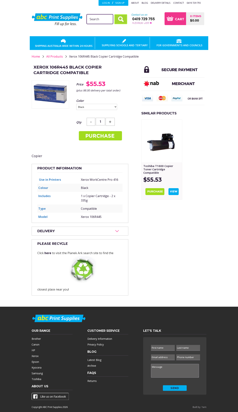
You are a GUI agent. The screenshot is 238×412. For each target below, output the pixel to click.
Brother (36, 338)
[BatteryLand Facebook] (50, 397)
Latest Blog (94, 360)
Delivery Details (161, 2)
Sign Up (120, 2)
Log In (106, 2)
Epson (35, 362)
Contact (178, 2)
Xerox (35, 356)
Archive (91, 365)
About (135, 2)
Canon (35, 344)
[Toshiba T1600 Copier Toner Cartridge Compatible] (161, 141)
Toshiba (36, 379)
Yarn (204, 407)
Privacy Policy (95, 344)
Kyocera (36, 367)
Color (80, 101)
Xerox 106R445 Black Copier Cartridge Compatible (104, 56)
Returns (92, 381)
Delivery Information (99, 338)
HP (33, 350)
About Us (40, 386)
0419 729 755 (194, 2)
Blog (145, 2)
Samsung (37, 373)
